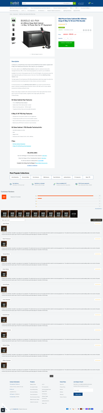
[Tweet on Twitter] (88, 30)
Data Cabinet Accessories (41, 163)
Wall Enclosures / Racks (34, 399)
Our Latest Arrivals (33, 386)
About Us (62, 384)
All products (15, 14)
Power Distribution (56, 177)
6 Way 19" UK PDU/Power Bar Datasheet (22, 146)
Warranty (61, 394)
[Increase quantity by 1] (71, 38)
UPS (76, 8)
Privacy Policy (62, 386)
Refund (61, 389)
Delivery (61, 391)
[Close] (10, 409)
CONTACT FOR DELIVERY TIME (66, 44)
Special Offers (76, 10)
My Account (81, 3)
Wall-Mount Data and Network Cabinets (19, 8)
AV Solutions (41, 10)
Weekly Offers (33, 384)
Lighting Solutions (67, 10)
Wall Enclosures (46, 177)
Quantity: (60, 38)
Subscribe (78, 394)
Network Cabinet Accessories (60, 8)
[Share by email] (90, 30)
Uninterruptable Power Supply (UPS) (46, 390)
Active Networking (14, 10)
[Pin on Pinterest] (86, 30)
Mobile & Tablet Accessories (53, 10)
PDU (71, 8)
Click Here (44, 155)
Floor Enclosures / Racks (35, 397)
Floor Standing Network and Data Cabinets (40, 8)
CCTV (23, 10)
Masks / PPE (88, 177)
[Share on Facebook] (84, 30)
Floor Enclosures (36, 177)
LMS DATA (60, 29)
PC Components (31, 10)
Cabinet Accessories (34, 402)
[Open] (3, 410)
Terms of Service (63, 397)
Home (11, 14)
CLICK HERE (40, 160)
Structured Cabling (85, 8)
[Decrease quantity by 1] (64, 38)
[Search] (74, 3)
